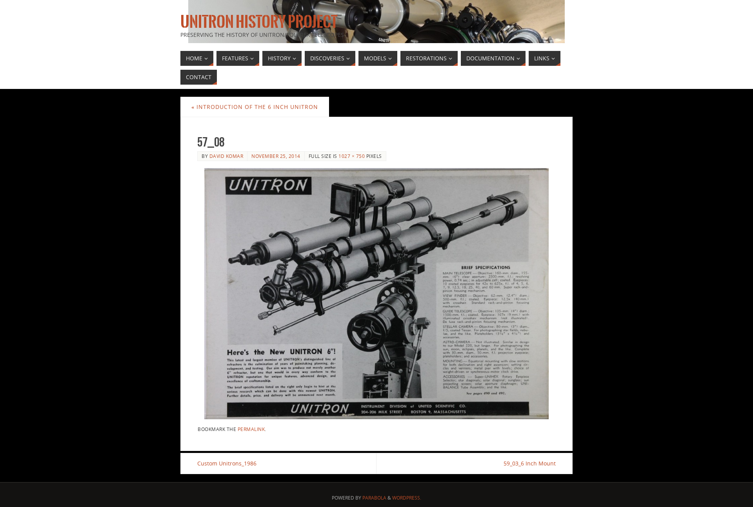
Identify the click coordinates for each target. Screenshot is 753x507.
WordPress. (406, 497)
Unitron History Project (258, 22)
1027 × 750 (351, 156)
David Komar (226, 156)
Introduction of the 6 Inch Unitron (254, 106)
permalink (251, 429)
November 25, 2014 (275, 156)
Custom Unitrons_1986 (226, 463)
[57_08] (376, 293)
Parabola (374, 497)
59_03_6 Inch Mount (530, 463)
